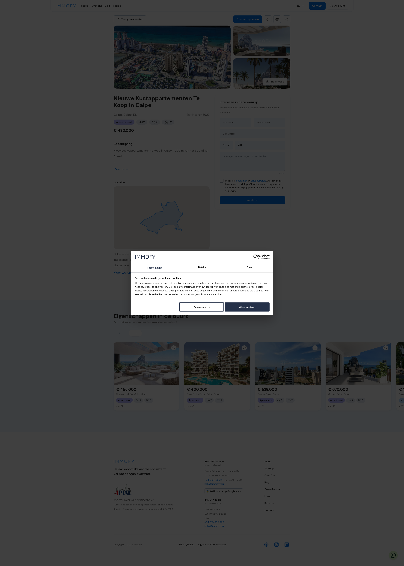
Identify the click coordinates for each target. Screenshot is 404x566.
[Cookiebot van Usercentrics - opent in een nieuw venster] (256, 256)
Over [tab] (249, 267)
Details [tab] (202, 267)
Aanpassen (199, 306)
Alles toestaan (247, 306)
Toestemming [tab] (154, 267)
